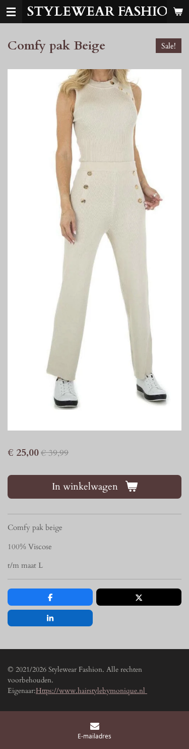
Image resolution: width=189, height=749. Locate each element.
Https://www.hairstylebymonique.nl (91, 691)
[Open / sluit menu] (11, 11)
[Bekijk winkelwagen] (178, 11)
